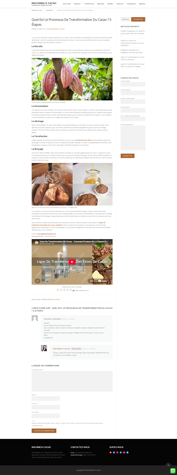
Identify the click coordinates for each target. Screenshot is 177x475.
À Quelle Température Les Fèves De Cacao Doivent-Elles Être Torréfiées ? (133, 33)
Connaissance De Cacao (50, 299)
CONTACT (120, 4)
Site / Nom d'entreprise (130, 116)
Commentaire (38, 370)
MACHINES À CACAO (58, 29)
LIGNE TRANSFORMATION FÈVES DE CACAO (47, 457)
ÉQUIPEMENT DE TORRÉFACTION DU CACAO (47, 453)
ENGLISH (142, 4)
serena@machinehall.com (46, 234)
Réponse (72, 319)
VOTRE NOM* (125, 81)
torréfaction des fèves (83, 140)
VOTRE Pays (125, 107)
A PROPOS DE (89, 4)
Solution (67, 4)
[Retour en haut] (168, 465)
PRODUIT (77, 4)
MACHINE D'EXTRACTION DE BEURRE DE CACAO (48, 455)
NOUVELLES (131, 4)
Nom (34, 395)
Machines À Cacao (44, 3)
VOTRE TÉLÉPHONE (127, 98)
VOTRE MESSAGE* (127, 124)
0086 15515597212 (89, 455)
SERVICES (100, 4)
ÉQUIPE (110, 4)
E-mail (35, 403)
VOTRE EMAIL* (126, 90)
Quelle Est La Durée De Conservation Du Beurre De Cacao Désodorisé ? (132, 43)
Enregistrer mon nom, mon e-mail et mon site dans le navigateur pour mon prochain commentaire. (67, 424)
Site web (35, 412)
